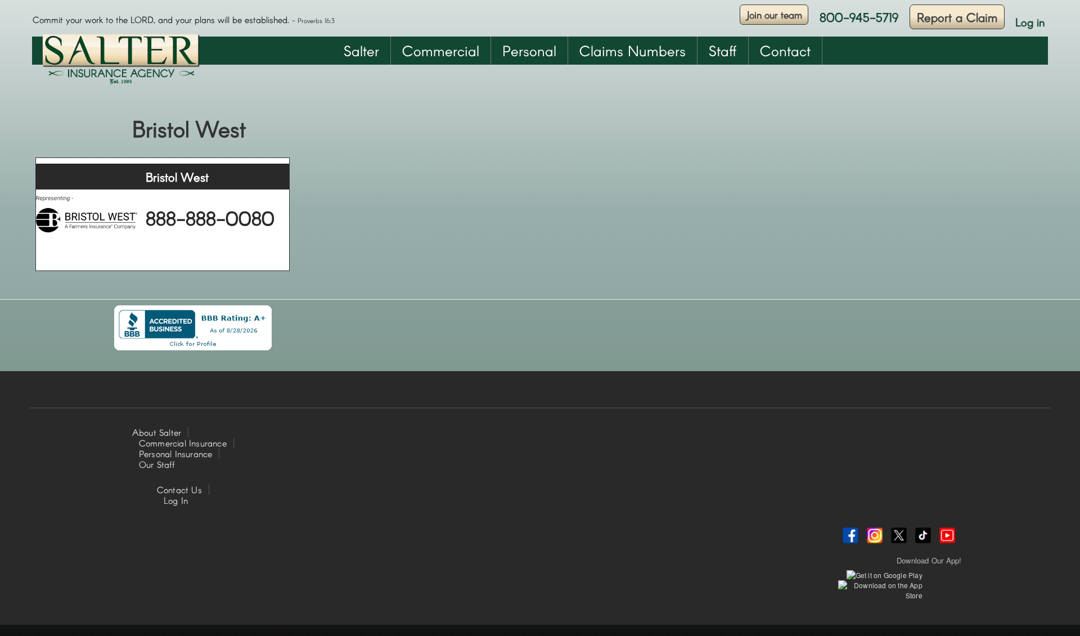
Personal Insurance (176, 453)
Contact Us (179, 489)
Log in (1030, 22)
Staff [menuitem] (723, 50)
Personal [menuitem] (529, 50)
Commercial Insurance (183, 442)
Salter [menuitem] (361, 50)
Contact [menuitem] (785, 50)
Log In (176, 500)
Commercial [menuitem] (440, 50)
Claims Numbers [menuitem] (632, 50)
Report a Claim (957, 17)
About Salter (156, 432)
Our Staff (157, 464)
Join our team (774, 14)
